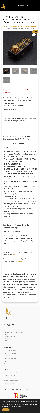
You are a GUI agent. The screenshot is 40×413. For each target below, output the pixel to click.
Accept (6, 410)
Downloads (7, 338)
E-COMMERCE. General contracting (14, 332)
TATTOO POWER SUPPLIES (14, 26)
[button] (34, 34)
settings (18, 406)
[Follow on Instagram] (5, 318)
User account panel (9, 336)
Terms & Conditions (10, 328)
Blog (5, 341)
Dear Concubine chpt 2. (29, 26)
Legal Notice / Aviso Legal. (11, 330)
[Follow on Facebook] (10, 318)
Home (4, 26)
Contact (6, 334)
